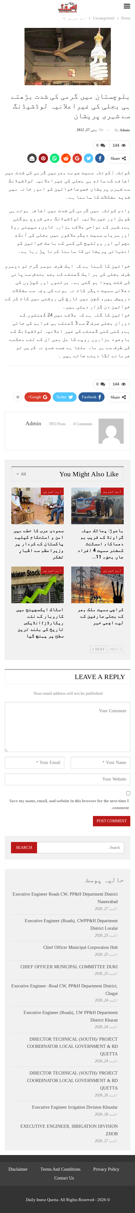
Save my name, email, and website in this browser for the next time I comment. (69, 804)
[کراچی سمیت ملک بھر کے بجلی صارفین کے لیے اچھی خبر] (97, 585)
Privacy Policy (106, 1169)
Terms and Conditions (60, 1169)
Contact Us (64, 1178)
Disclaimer (18, 1169)
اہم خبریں (112, 491)
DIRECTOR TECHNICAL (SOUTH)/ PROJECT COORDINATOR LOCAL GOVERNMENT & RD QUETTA (72, 1047)
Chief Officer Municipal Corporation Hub (80, 947)
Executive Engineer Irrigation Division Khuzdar (75, 1107)
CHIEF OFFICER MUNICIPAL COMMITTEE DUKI (69, 967)
